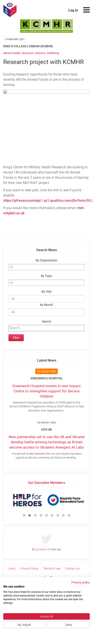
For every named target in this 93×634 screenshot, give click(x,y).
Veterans (40, 53)
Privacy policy (80, 582)
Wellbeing (53, 53)
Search (46, 321)
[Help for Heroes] (27, 500)
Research (27, 53)
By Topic (46, 276)
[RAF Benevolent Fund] (65, 500)
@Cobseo (40, 549)
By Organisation (46, 260)
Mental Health (11, 53)
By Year (47, 291)
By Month (46, 305)
